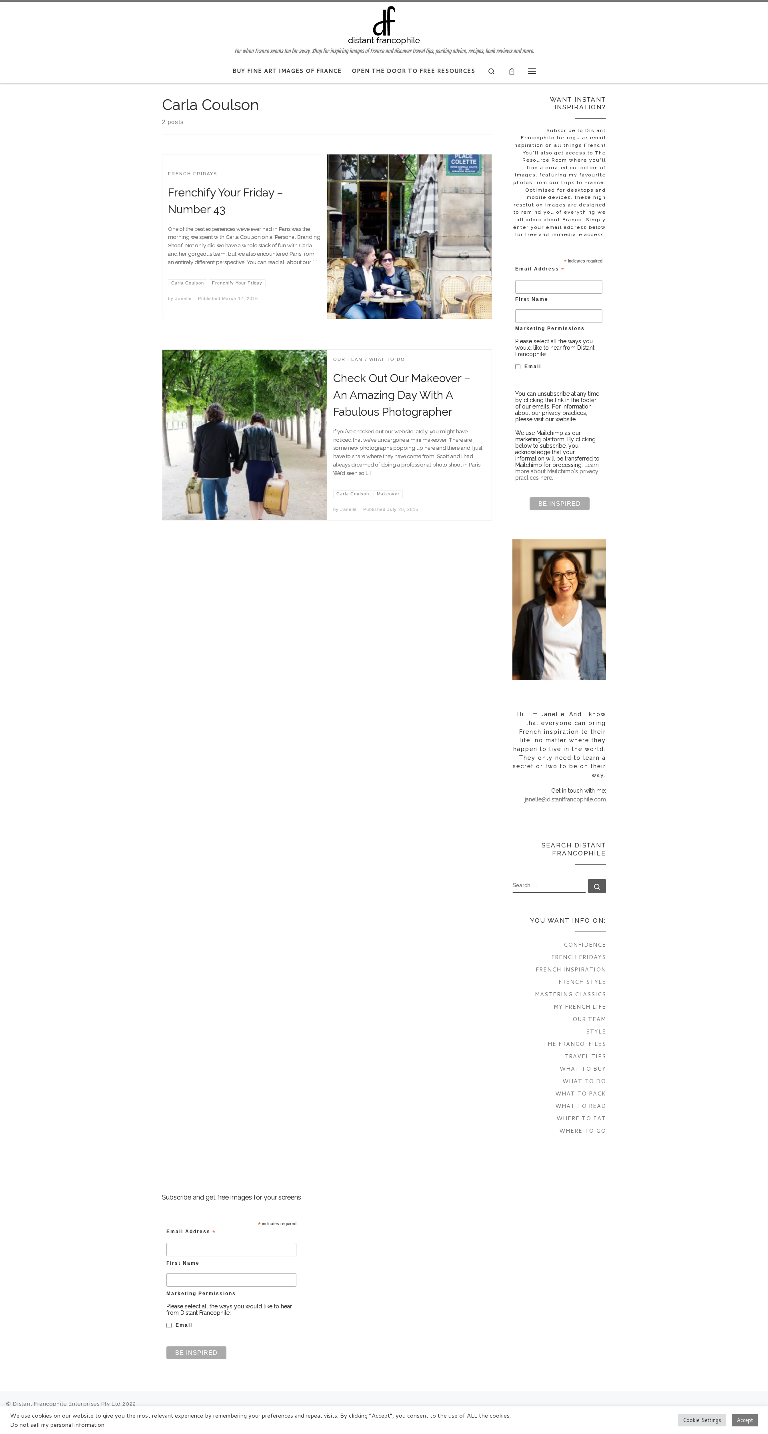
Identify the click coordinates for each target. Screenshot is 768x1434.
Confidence (585, 944)
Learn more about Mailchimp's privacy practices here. (557, 471)
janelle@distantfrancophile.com (565, 799)
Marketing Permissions (550, 328)
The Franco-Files (574, 1043)
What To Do (584, 1081)
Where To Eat (581, 1118)
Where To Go (582, 1130)
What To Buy (583, 1068)
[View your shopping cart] (512, 71)
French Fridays (578, 957)
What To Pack (580, 1093)
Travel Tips (585, 1056)
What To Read (580, 1106)
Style (596, 1031)
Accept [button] (745, 1420)
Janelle (183, 298)
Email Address (540, 269)
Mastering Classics (570, 994)
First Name (531, 299)
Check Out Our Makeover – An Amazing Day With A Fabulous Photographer (401, 395)
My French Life (580, 1006)
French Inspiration (571, 969)
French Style (582, 981)
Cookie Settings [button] (702, 1420)
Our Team (589, 1019)
